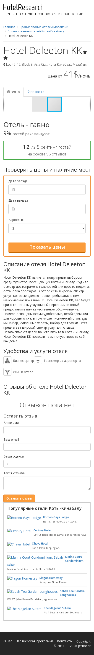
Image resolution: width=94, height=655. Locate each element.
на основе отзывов (47, 154)
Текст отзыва (14, 473)
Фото (15, 92)
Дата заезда (18, 181)
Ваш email (11, 439)
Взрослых (16, 220)
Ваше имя (11, 422)
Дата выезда (18, 200)
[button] (39, 104)
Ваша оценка (13, 456)
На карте (37, 92)
